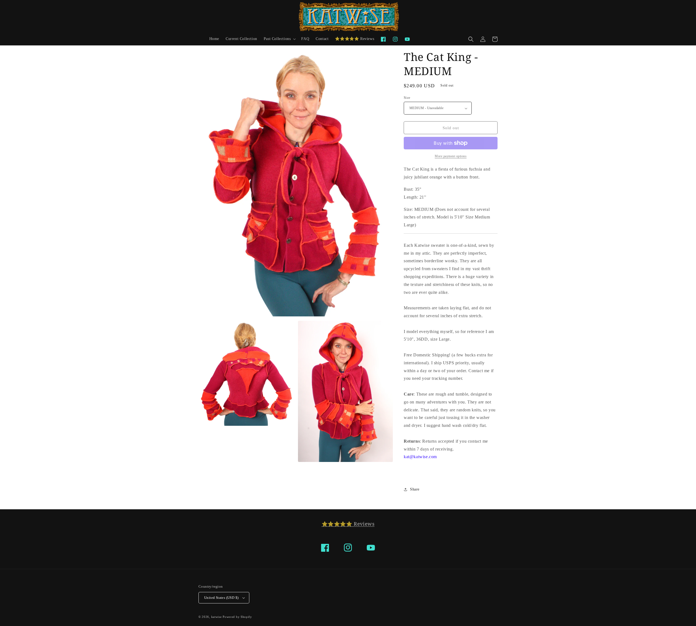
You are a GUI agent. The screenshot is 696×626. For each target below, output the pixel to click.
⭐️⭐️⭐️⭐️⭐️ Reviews (348, 523)
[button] (279, 39)
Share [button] (415, 489)
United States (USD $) (221, 598)
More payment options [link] (451, 156)
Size (407, 97)
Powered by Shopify (237, 616)
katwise (216, 616)
